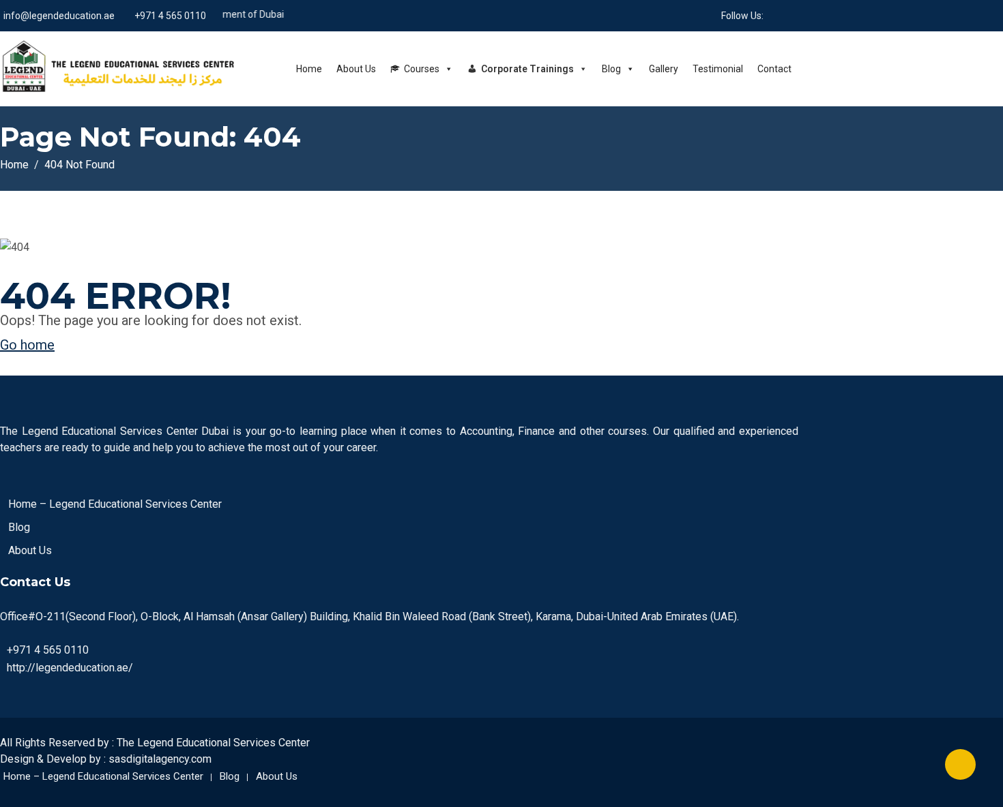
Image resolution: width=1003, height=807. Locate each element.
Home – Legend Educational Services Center (115, 504)
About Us (356, 68)
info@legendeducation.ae (59, 15)
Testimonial (718, 68)
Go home (27, 345)
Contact (774, 68)
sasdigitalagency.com (160, 758)
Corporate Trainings (527, 68)
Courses (421, 68)
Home (309, 68)
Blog (611, 68)
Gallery (663, 68)
